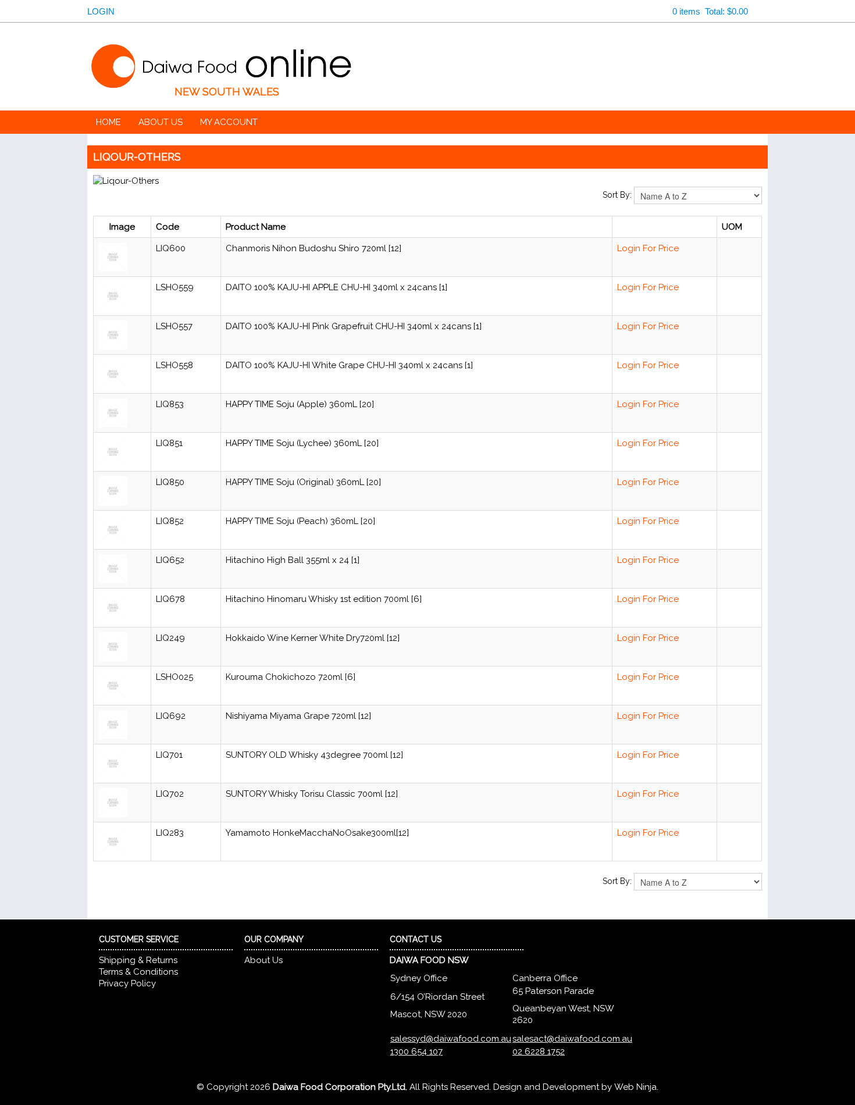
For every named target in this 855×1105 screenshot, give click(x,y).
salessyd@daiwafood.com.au (450, 1039)
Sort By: (617, 195)
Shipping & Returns (138, 961)
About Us (160, 122)
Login (96, 11)
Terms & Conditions (138, 972)
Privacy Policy (127, 984)
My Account (229, 122)
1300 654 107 (416, 1052)
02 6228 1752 (538, 1052)
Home (108, 122)
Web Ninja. (636, 1087)
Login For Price (648, 249)
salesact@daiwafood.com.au (572, 1039)
